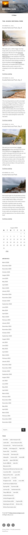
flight (21, 448)
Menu (14, 15)
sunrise (6, 489)
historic (13, 457)
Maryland (7, 466)
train (15, 492)
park (17, 475)
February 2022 (6, 396)
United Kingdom (8, 498)
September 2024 (7, 304)
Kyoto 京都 (7, 463)
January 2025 (6, 291)
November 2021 (6, 403)
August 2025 (6, 275)
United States (8, 501)
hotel (21, 457)
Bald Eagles (18, 62)
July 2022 (5, 380)
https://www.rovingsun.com (16, 513)
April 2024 (5, 313)
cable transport (15, 439)
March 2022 (5, 393)
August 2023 (6, 339)
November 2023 (6, 329)
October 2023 (6, 332)
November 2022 (6, 368)
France (6, 454)
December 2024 (6, 294)
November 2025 (6, 269)
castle (6, 442)
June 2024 (5, 307)
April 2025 (5, 285)
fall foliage (13, 448)
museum (16, 472)
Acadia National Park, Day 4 (12, 28)
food (14, 451)
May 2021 (5, 406)
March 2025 (5, 288)
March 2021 (5, 412)
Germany (14, 454)
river (14, 478)
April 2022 (5, 390)
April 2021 (5, 409)
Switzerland (15, 489)
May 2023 (5, 348)
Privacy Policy (5, 529)
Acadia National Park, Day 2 (12, 126)
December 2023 (6, 326)
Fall (5, 448)
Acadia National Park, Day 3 (12, 80)
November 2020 (6, 422)
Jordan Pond (16, 151)
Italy (5, 460)
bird (5, 439)
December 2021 (6, 400)
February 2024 (6, 320)
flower (6, 451)
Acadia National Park (8, 107)
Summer (14, 486)
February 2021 (6, 416)
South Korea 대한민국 (10, 483)
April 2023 (5, 352)
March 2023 (5, 355)
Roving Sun (9, 9)
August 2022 (5, 377)
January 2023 (6, 361)
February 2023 (6, 358)
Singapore (7, 480)
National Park (8, 475)
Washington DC (8, 504)
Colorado (6, 445)
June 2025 (5, 278)
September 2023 (7, 336)
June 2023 (5, 345)
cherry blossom (16, 442)
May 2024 (5, 310)
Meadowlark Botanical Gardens (12, 469)
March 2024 (5, 317)
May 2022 (5, 387)
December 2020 (6, 419)
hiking (5, 457)
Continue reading (7, 74)
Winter (19, 504)
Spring (6, 486)
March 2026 (5, 262)
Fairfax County (17, 445)
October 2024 (6, 301)
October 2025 (6, 272)
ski (14, 480)
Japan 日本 (14, 460)
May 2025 (5, 281)
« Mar (7, 251)
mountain (7, 472)
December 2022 (6, 364)
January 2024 (6, 323)
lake (15, 463)
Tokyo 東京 (7, 492)
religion (6, 478)
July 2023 (5, 342)
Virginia (19, 501)
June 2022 (5, 384)
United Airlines (8, 495)
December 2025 (6, 265)
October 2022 (6, 371)
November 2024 (6, 297)
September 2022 (7, 374)
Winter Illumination (9, 507)
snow (21, 480)
